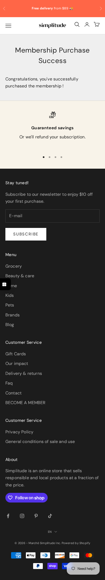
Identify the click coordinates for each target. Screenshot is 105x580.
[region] (52, 130)
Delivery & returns (23, 373)
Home (11, 286)
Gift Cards (15, 354)
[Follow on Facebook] (8, 516)
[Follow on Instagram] (22, 516)
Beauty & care (19, 276)
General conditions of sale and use (40, 441)
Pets (9, 305)
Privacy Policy (19, 432)
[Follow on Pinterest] (36, 516)
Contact (13, 393)
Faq (9, 383)
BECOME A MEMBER (25, 402)
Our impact (16, 363)
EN (50, 532)
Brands (12, 315)
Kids (9, 295)
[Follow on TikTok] (50, 516)
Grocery (13, 266)
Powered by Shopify (76, 543)
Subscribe (25, 234)
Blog (9, 324)
